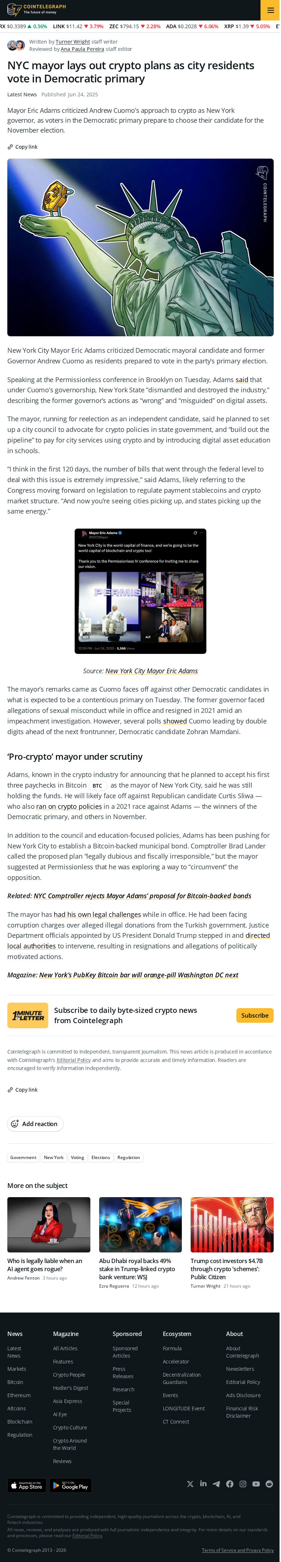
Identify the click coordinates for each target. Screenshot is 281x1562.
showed (175, 721)
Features (63, 1361)
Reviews (62, 1461)
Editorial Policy (74, 1059)
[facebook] (229, 1486)
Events (170, 1395)
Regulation (20, 1434)
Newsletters (240, 1368)
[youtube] (256, 1486)
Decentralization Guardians (182, 1378)
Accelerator (176, 1361)
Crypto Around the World (70, 1444)
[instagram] (243, 1486)
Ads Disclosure (243, 1395)
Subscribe (255, 1015)
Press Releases (123, 1372)
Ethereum (18, 1395)
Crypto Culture (70, 1427)
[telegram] (216, 1486)
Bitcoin (15, 1381)
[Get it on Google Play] (70, 1485)
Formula (172, 1348)
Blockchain (20, 1421)
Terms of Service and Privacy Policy (238, 1550)
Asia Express (67, 1401)
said (242, 379)
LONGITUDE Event (184, 1408)
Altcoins (16, 1408)
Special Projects (122, 1406)
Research (123, 1389)
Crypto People (69, 1374)
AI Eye (60, 1414)
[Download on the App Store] (26, 1485)
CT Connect (176, 1421)
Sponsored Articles (125, 1352)
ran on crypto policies (69, 806)
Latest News (22, 94)
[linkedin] (203, 1486)
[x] (190, 1486)
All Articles (65, 1348)
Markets (16, 1368)
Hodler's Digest (70, 1387)
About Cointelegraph (242, 1352)
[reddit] (269, 1486)
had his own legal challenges (97, 914)
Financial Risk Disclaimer (242, 1412)
